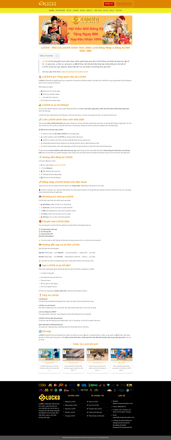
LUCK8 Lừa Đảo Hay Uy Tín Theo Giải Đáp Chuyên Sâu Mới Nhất (49, 362)
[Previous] (38, 362)
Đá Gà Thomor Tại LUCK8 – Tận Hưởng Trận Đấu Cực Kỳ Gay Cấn (97, 362)
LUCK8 (51, 10)
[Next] (132, 362)
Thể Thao (98, 10)
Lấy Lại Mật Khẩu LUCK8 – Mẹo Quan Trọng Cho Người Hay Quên (73, 362)
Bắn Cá (89, 10)
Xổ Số (69, 10)
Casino (76, 10)
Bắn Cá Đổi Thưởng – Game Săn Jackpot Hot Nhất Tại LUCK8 (121, 362)
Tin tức (119, 10)
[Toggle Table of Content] (56, 56)
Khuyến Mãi (60, 10)
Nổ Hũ (82, 10)
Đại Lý (112, 10)
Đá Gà (105, 10)
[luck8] (48, 4)
